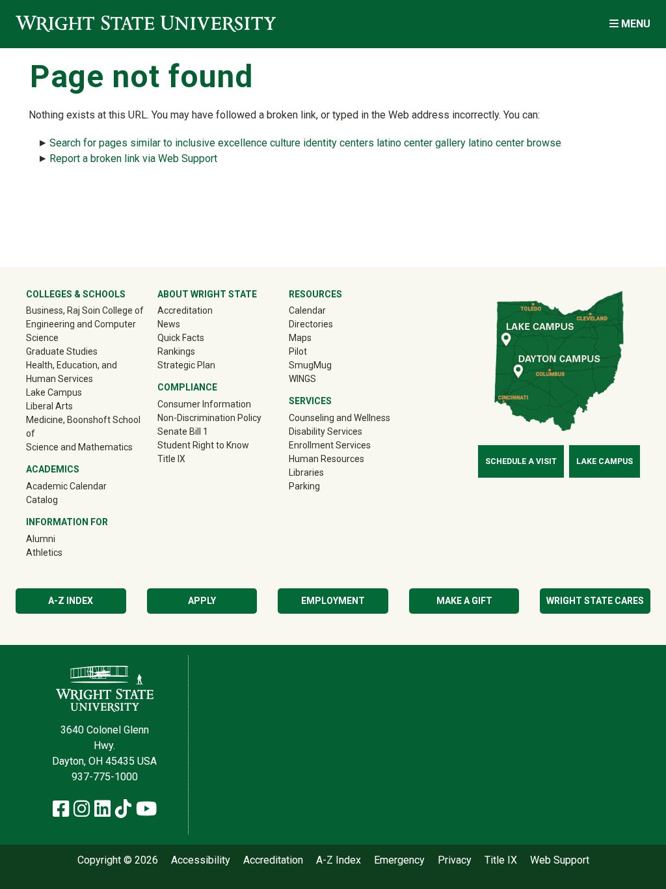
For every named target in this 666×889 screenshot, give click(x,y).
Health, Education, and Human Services (71, 372)
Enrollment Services (330, 445)
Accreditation (185, 310)
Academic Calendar (66, 486)
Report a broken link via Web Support (133, 158)
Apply (202, 600)
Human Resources (326, 459)
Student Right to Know (203, 445)
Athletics (63, 552)
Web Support (559, 860)
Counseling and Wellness (339, 418)
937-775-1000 (105, 777)
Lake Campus (54, 392)
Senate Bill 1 (182, 431)
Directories (311, 324)
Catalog (42, 500)
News (168, 324)
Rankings (176, 351)
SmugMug (329, 364)
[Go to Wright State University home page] (146, 23)
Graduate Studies (62, 351)
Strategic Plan (186, 365)
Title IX (171, 459)
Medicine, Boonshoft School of (83, 427)
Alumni (59, 538)
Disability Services (325, 431)
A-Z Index (70, 600)
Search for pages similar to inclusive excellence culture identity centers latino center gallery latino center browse (305, 143)
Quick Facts (180, 338)
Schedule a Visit (521, 461)
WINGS (302, 379)
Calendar (307, 310)
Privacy (455, 860)
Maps (300, 338)
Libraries (306, 472)
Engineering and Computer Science (81, 331)
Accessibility (200, 860)
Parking (304, 486)
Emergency (399, 860)
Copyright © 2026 (117, 860)
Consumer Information (204, 404)
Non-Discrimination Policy (209, 418)
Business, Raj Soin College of (85, 310)
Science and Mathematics (79, 447)
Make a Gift (464, 600)
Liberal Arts (49, 406)
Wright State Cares (595, 600)
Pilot (298, 351)
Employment (333, 600)
